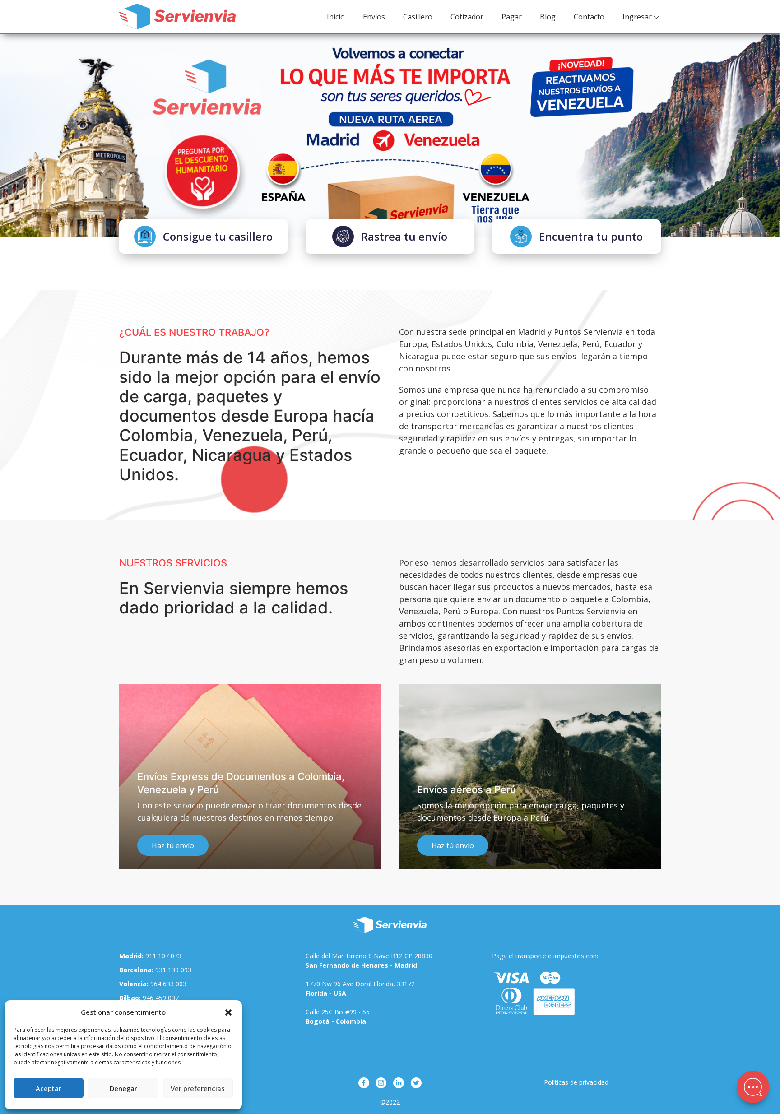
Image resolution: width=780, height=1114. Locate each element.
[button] (228, 1012)
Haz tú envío (128, 845)
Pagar (511, 17)
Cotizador (466, 17)
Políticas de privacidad (576, 1082)
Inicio (336, 17)
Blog (548, 17)
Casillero (417, 17)
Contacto (589, 17)
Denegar (123, 1088)
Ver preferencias (198, 1088)
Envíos (374, 17)
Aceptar (48, 1088)
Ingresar (637, 17)
